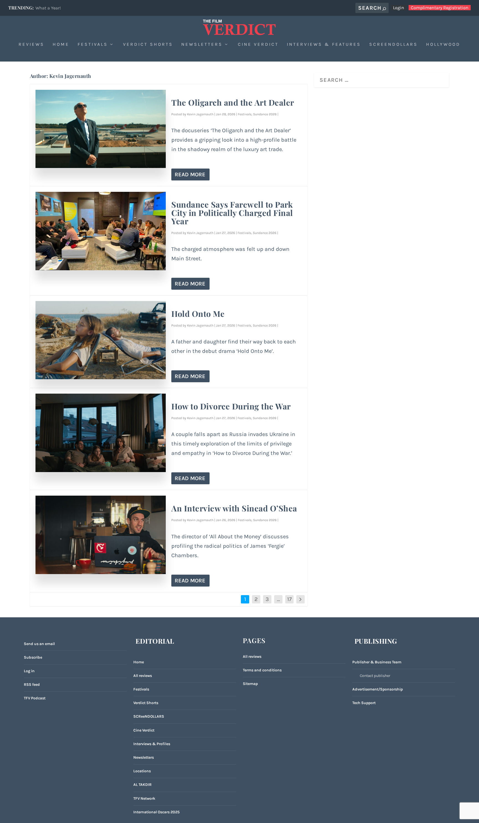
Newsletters (202, 44)
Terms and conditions (262, 670)
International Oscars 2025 (156, 812)
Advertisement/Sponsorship (377, 689)
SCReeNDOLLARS (148, 716)
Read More (190, 174)
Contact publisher (375, 675)
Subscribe (33, 657)
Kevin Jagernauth (200, 114)
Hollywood (443, 44)
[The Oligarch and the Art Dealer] (100, 129)
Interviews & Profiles (151, 744)
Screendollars (393, 44)
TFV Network (144, 798)
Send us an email (39, 643)
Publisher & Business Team (376, 662)
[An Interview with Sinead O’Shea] (100, 535)
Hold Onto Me (198, 313)
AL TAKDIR (142, 784)
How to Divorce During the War (231, 406)
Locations (142, 771)
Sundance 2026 (265, 114)
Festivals (93, 44)
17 (289, 599)
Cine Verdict (258, 44)
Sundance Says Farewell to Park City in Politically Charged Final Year (232, 212)
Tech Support (364, 702)
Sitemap (250, 683)
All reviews (142, 675)
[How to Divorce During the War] (100, 433)
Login (398, 7)
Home (61, 44)
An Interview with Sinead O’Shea (234, 508)
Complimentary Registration (439, 7)
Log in (29, 671)
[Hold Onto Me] (100, 340)
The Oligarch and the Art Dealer (232, 102)
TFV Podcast (34, 698)
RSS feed (32, 684)
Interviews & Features (324, 44)
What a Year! (48, 8)
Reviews (31, 44)
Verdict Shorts (148, 44)
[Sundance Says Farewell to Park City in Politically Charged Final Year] (100, 231)
